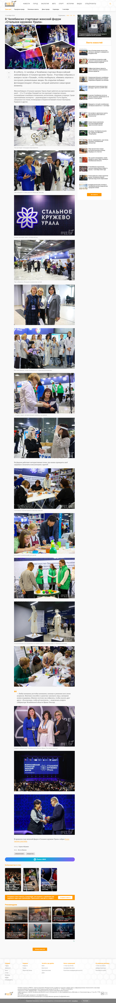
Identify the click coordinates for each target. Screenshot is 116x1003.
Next (109, 26)
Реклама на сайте (101, 970)
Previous (78, 26)
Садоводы (56, 9)
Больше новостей (40, 949)
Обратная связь (27, 970)
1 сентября (65, 9)
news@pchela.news (69, 968)
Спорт (61, 4)
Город (35, 4)
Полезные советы (33, 9)
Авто (54, 4)
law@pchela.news (64, 996)
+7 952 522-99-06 (68, 965)
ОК (74, 15)
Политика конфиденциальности (72, 970)
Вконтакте (45, 968)
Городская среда (19, 9)
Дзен (43, 972)
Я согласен (85, 1000)
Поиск (24, 968)
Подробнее (75, 1001)
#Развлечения (19, 853)
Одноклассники (46, 970)
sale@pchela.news (101, 968)
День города (45, 9)
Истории (70, 4)
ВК (71, 15)
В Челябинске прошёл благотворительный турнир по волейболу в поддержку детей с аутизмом (93, 34)
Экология (45, 4)
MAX (68, 15)
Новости (26, 4)
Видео (79, 4)
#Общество (30, 853)
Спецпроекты (90, 4)
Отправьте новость (65, 897)
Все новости (94, 194)
